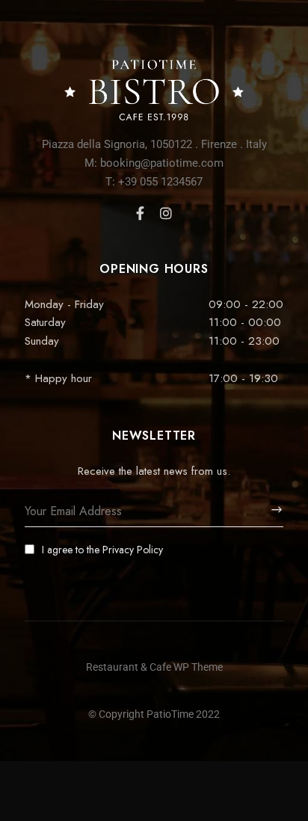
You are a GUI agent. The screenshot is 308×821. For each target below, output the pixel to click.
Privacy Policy (132, 549)
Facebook (140, 213)
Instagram (166, 213)
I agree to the (102, 549)
